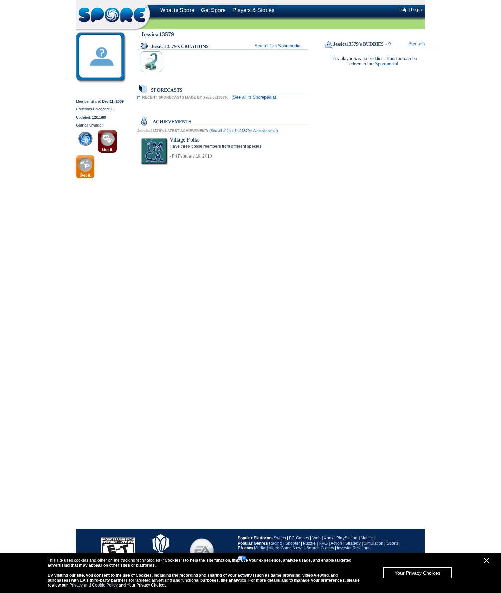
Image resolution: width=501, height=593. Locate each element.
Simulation (373, 543)
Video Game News (286, 548)
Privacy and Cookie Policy (93, 585)
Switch (280, 538)
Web (316, 538)
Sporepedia (386, 63)
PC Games (299, 538)
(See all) (416, 43)
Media (259, 548)
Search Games (320, 548)
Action (336, 543)
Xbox (328, 538)
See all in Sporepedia (277, 45)
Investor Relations (353, 548)
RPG (323, 543)
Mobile (367, 538)
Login (416, 9)
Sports (392, 543)
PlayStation (347, 538)
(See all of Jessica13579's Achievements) (243, 131)
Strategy (353, 543)
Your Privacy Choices (417, 573)
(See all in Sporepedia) (253, 97)
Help (402, 9)
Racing (275, 543)
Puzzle (309, 543)
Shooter (292, 543)
